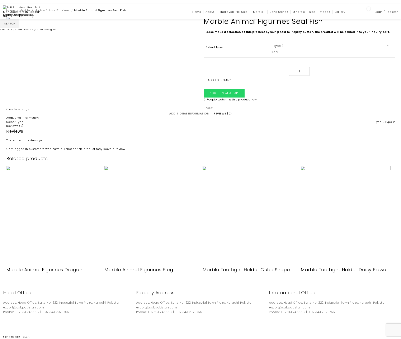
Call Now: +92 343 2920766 (74, 2)
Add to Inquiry (219, 80)
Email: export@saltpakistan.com (26, 2)
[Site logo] (24, 12)
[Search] (354, 12)
